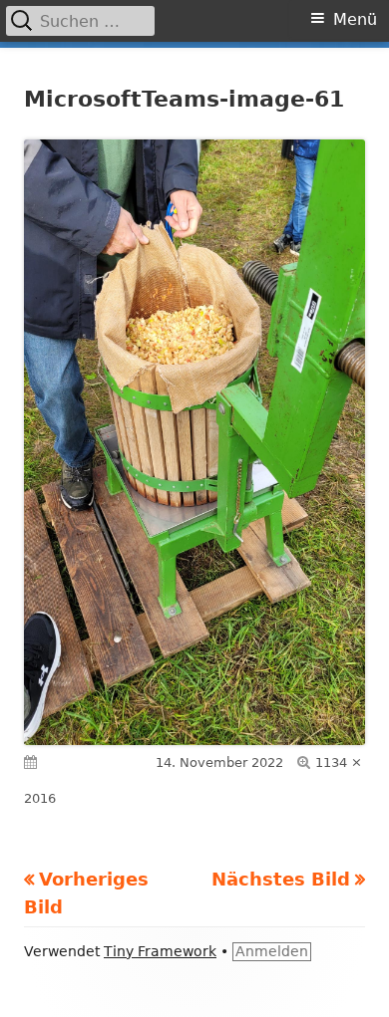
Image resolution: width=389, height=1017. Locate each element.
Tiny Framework (160, 951)
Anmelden (271, 951)
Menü (355, 19)
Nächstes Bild (280, 879)
